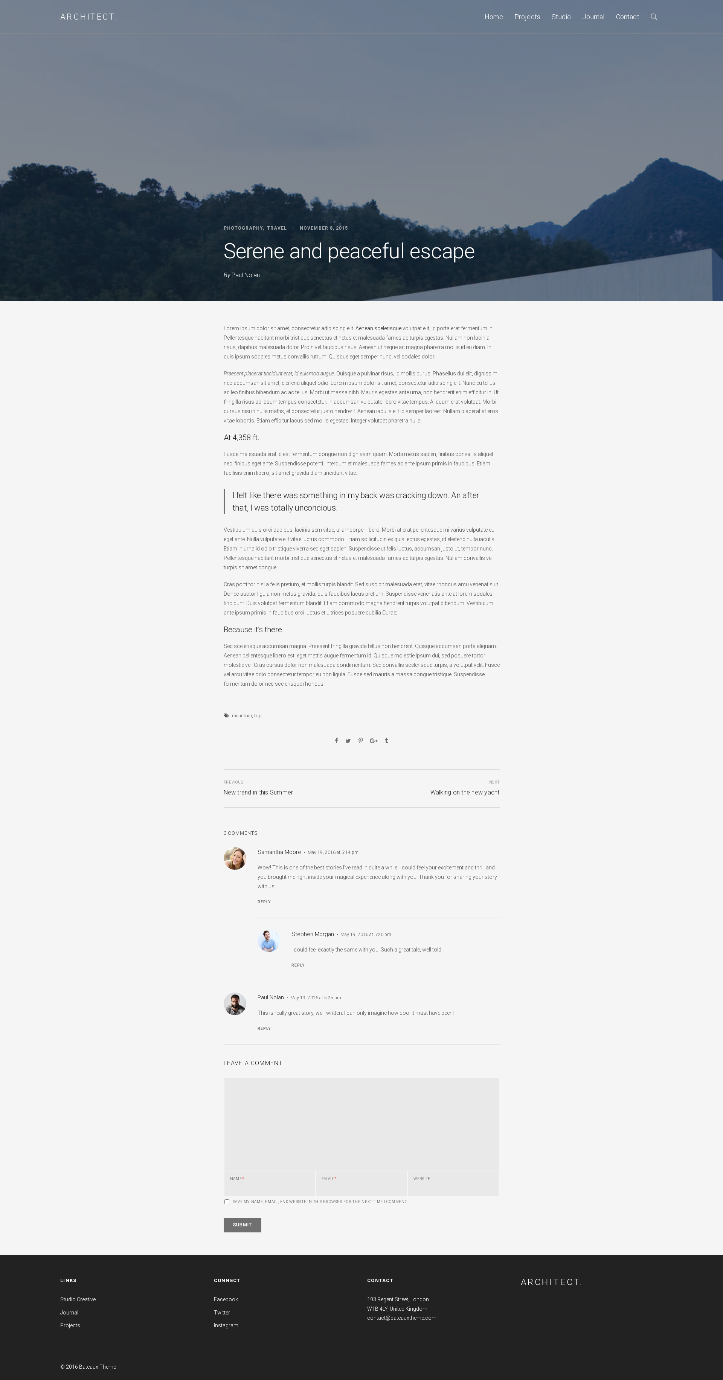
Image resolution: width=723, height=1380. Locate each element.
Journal (593, 17)
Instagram (226, 1325)
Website (421, 1179)
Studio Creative (78, 1299)
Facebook (226, 1299)
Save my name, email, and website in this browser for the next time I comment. (320, 1202)
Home (494, 17)
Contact (627, 17)
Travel (277, 228)
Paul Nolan (246, 275)
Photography (243, 228)
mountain (242, 715)
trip (258, 715)
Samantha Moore (279, 852)
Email (329, 1179)
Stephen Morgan (312, 934)
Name (237, 1179)
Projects (527, 17)
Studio (561, 17)
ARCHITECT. (552, 1282)
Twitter (222, 1313)
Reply (264, 902)
